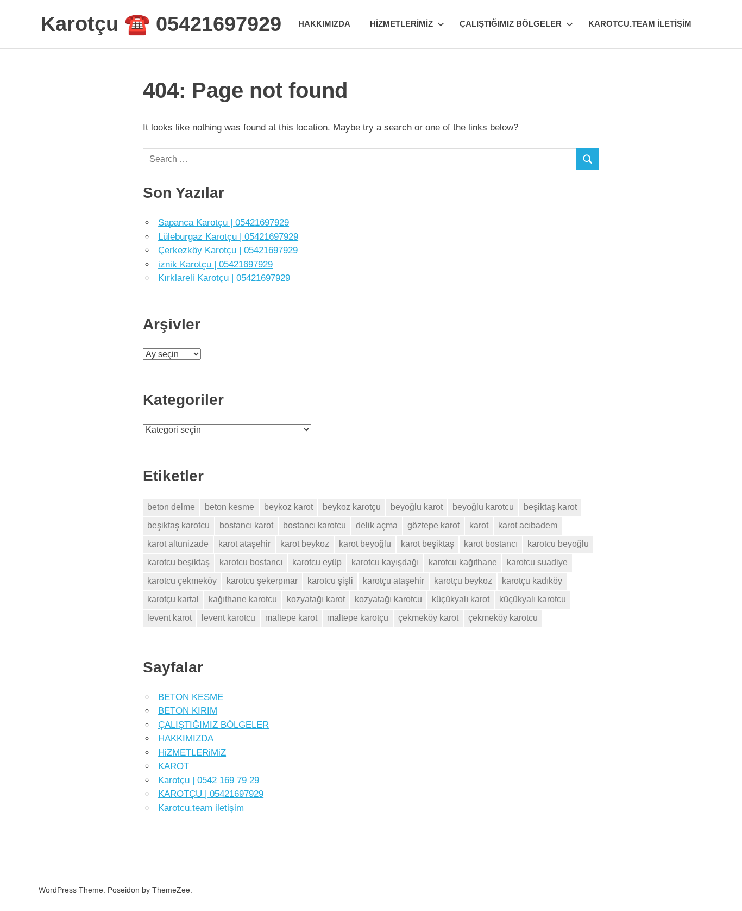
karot (478, 525)
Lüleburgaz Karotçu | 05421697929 (228, 237)
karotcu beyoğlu (558, 543)
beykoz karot (288, 506)
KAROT (173, 766)
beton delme (171, 506)
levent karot (169, 617)
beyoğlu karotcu (483, 506)
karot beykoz (304, 543)
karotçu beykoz (463, 580)
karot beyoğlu (365, 543)
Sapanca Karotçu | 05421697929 (223, 222)
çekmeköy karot (428, 617)
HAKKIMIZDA (324, 23)
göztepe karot (433, 525)
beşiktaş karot (550, 506)
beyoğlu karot (417, 506)
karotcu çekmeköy (182, 580)
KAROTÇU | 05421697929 (210, 794)
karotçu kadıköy (532, 580)
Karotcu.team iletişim (639, 23)
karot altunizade (178, 543)
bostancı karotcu (314, 525)
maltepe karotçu (357, 617)
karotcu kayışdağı (385, 562)
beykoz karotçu (352, 506)
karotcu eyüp (317, 562)
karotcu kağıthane (463, 562)
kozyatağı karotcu (388, 599)
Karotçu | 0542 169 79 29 (208, 780)
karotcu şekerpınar (262, 580)
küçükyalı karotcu (532, 599)
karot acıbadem (527, 525)
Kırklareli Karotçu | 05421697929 (224, 278)
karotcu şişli (330, 580)
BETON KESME (190, 697)
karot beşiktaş (427, 543)
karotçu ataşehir (393, 580)
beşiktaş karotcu (178, 525)
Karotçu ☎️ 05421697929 (161, 24)
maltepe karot (291, 617)
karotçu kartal (173, 599)
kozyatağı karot (316, 599)
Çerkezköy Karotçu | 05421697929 (228, 250)
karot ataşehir (244, 543)
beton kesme (229, 506)
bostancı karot (246, 525)
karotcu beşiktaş (178, 562)
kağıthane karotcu (243, 599)
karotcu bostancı (250, 562)
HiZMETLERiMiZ (401, 23)
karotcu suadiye (537, 562)
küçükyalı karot (460, 599)
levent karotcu (228, 617)
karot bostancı (491, 543)
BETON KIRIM (187, 711)
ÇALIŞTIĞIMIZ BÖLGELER (511, 23)
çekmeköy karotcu (503, 617)
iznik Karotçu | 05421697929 (215, 264)
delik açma (377, 525)
